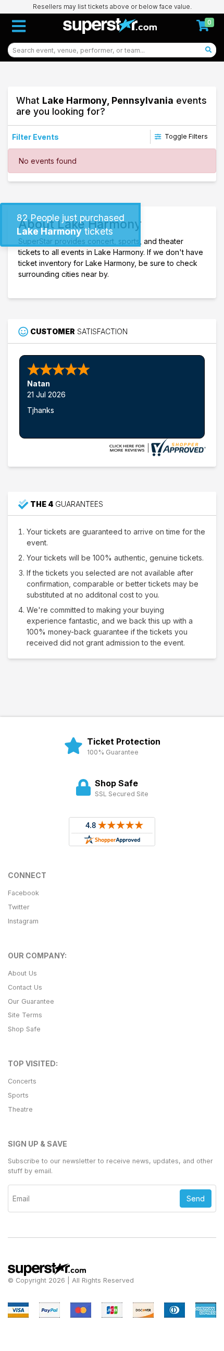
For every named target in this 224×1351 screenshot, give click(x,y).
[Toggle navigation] (19, 26)
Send (195, 1198)
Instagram (23, 921)
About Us (22, 973)
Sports (18, 1095)
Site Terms (25, 1015)
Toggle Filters (185, 136)
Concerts (22, 1081)
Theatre (20, 1109)
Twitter (19, 907)
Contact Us (25, 987)
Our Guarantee (31, 1001)
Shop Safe (24, 1029)
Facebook (23, 893)
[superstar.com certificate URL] (156, 446)
